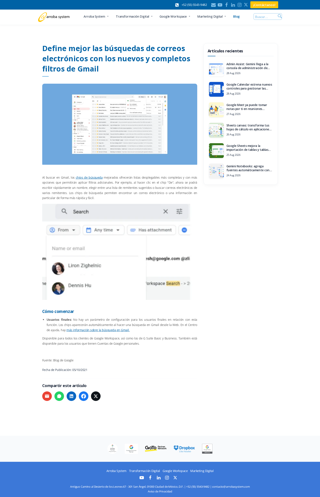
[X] (246, 5)
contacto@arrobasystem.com (231, 487)
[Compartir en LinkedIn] (71, 396)
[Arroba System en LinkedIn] (159, 479)
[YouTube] (220, 5)
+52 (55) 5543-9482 (197, 487)
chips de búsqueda (89, 177)
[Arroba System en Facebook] (150, 479)
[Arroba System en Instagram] (167, 479)
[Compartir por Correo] (47, 396)
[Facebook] (226, 5)
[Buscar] (279, 16)
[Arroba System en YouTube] (142, 479)
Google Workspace (173, 16)
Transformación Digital (132, 16)
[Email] (213, 5)
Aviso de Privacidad (160, 491)
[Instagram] (239, 5)
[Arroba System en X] (175, 478)
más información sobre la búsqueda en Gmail (97, 330)
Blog (236, 16)
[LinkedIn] (233, 5)
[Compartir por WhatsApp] (59, 396)
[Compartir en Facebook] (83, 396)
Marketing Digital (209, 16)
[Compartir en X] (96, 396)
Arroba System (94, 16)
